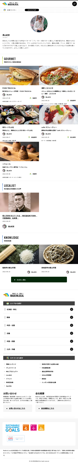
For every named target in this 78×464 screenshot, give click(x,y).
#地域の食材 (5, 101)
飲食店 (44, 379)
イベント (9, 379)
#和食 (55, 104)
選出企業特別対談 (47, 371)
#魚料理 (14, 140)
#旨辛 (65, 104)
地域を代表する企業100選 (50, 364)
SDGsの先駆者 (46, 375)
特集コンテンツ (11, 364)
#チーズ (19, 101)
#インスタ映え (18, 177)
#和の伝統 (5, 140)
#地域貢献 (48, 140)
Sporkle (9, 386)
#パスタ (52, 104)
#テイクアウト (13, 101)
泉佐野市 (73, 100)
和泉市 (35, 98)
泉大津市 (73, 137)
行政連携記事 (46, 368)
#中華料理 (60, 104)
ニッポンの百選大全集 (49, 382)
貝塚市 (35, 174)
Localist (9, 375)
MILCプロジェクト (12, 371)
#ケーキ (43, 140)
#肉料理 (54, 140)
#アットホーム (45, 104)
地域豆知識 (9, 382)
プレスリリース (11, 368)
